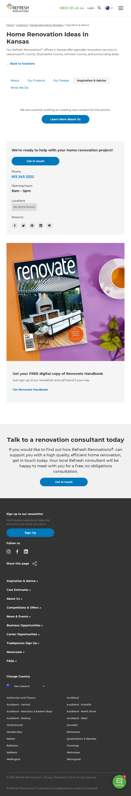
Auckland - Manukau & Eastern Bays (29, 711)
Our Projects (36, 80)
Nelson (11, 738)
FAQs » (12, 661)
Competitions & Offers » (24, 607)
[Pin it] (32, 225)
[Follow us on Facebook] (18, 551)
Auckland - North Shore (81, 711)
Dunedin (72, 725)
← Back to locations (21, 63)
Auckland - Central (18, 704)
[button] (108, 8)
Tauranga (73, 745)
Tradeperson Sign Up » (23, 643)
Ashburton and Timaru (21, 697)
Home (10, 25)
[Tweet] (23, 225)
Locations (22, 25)
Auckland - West (77, 718)
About (15, 80)
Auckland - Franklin (79, 704)
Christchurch (15, 725)
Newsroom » (16, 652)
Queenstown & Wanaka (81, 738)
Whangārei (74, 759)
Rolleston (12, 745)
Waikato (12, 752)
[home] (19, 8)
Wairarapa (73, 752)
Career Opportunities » (23, 634)
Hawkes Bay (14, 731)
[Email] (49, 225)
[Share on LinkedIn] (41, 225)
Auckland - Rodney (19, 718)
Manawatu (73, 731)
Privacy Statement (55, 777)
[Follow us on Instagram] (9, 551)
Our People (61, 80)
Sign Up (30, 532)
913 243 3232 (23, 177)
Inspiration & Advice (91, 80)
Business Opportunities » (25, 625)
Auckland (73, 697)
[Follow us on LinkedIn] (27, 551)
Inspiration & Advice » (22, 581)
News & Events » (19, 616)
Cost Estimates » (19, 589)
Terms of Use (76, 777)
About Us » (14, 598)
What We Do (19, 87)
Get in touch (64, 482)
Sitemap (91, 777)
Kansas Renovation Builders (46, 25)
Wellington (13, 759)
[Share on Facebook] (15, 225)
